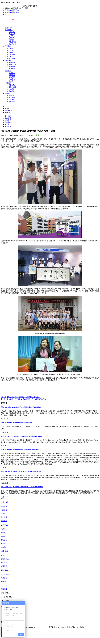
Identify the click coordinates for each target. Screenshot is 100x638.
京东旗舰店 (8, 12)
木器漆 (11, 52)
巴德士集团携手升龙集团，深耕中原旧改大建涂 (23, 397)
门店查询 (12, 89)
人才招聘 (12, 97)
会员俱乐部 (5, 574)
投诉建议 (12, 101)
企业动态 (12, 73)
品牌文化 (12, 36)
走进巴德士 (8, 30)
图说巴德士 (12, 44)
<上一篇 (3, 397)
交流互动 (8, 93)
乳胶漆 (11, 50)
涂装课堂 (12, 77)
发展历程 (12, 38)
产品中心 (8, 46)
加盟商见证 (12, 64)
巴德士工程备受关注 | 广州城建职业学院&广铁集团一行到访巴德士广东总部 (22, 487)
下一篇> (3, 399)
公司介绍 (12, 32)
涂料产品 (4, 525)
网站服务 (4, 570)
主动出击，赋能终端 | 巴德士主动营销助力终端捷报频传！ (17, 422)
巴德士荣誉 (12, 42)
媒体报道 (12, 75)
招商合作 (4, 551)
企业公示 (8, 126)
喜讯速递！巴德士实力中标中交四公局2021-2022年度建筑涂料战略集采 (21, 471)
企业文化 (12, 81)
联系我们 (12, 95)
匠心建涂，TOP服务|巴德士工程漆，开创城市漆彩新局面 (26, 399)
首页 (6, 28)
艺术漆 (11, 48)
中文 (6, 14)
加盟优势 (12, 62)
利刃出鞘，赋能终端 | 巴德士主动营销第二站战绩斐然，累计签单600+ (20, 449)
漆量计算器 (12, 87)
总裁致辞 (12, 34)
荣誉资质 (4, 521)
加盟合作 (8, 60)
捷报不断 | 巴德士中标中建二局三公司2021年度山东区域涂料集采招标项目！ (22, 436)
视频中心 (12, 79)
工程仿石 (12, 54)
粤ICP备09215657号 (42, 627)
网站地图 (4, 589)
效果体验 (12, 85)
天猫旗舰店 (8, 10)
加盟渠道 (12, 66)
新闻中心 (8, 71)
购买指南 (8, 83)
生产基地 (12, 40)
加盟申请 (12, 69)
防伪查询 (12, 91)
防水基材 (12, 58)
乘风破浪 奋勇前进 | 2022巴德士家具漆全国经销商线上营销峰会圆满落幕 (21, 407)
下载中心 (12, 99)
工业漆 (11, 56)
